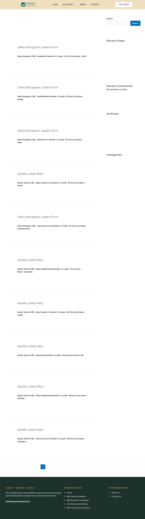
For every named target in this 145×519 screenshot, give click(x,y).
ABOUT (83, 4)
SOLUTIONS (68, 4)
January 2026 (112, 117)
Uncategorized (23, 51)
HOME (55, 4)
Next (93, 466)
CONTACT (95, 4)
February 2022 (112, 130)
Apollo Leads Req (30, 174)
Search (109, 19)
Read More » (23, 62)
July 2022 (110, 122)
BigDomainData (24, 507)
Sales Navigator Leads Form (37, 47)
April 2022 (111, 126)
